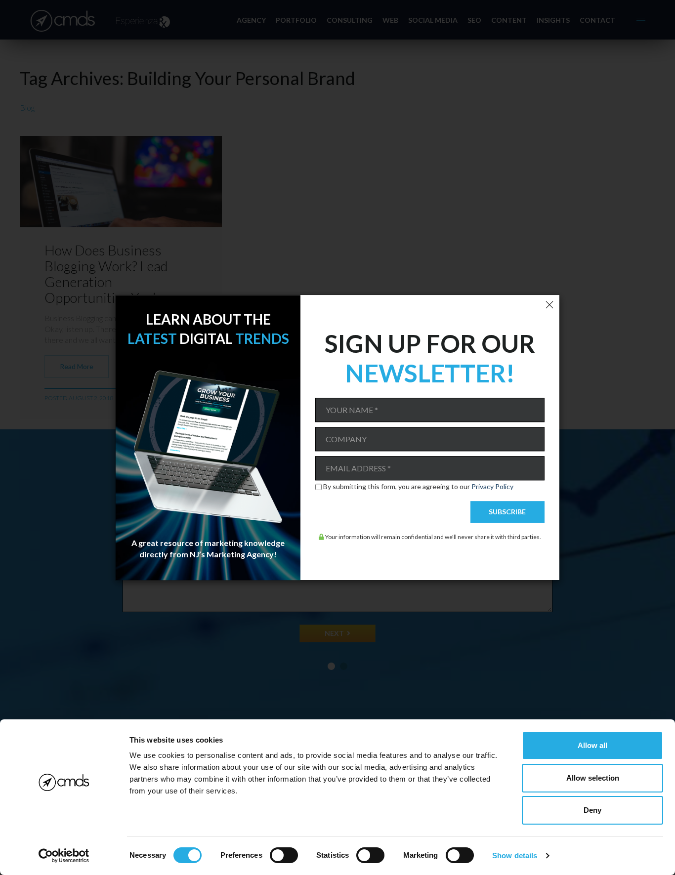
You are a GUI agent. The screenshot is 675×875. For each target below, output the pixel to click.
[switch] (284, 855)
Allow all (592, 745)
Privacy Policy (492, 487)
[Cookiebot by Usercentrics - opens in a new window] (64, 855)
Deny (592, 810)
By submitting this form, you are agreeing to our (418, 487)
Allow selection (592, 778)
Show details (514, 855)
